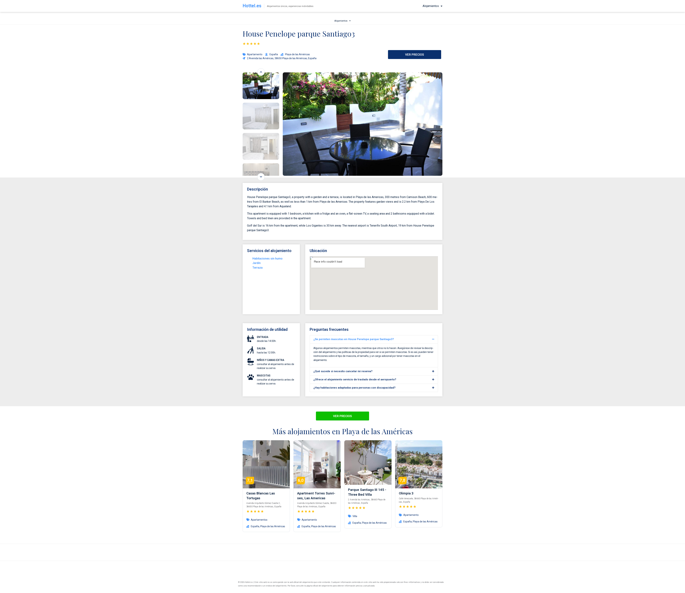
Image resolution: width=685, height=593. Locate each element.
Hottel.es (252, 5)
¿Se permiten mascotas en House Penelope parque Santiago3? (353, 339)
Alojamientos (431, 6)
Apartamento (254, 54)
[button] (374, 339)
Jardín (256, 263)
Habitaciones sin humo (267, 258)
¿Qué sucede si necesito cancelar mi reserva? (342, 371)
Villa (354, 516)
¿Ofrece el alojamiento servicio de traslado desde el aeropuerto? (354, 379)
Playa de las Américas (272, 526)
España (255, 526)
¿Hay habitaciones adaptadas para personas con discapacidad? (354, 387)
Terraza (257, 267)
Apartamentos (259, 519)
